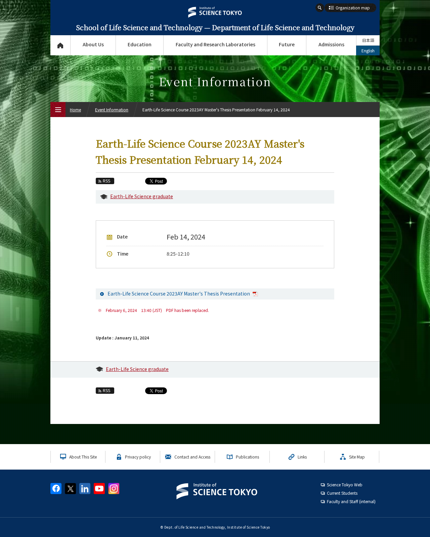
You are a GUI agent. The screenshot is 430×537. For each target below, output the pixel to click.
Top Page (60, 45)
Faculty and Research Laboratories (215, 44)
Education (140, 44)
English (368, 50)
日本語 (368, 40)
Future (287, 44)
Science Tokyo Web (344, 484)
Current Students (342, 493)
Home (75, 109)
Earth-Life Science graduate (141, 196)
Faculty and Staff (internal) (351, 501)
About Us (93, 44)
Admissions (331, 44)
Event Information (111, 109)
